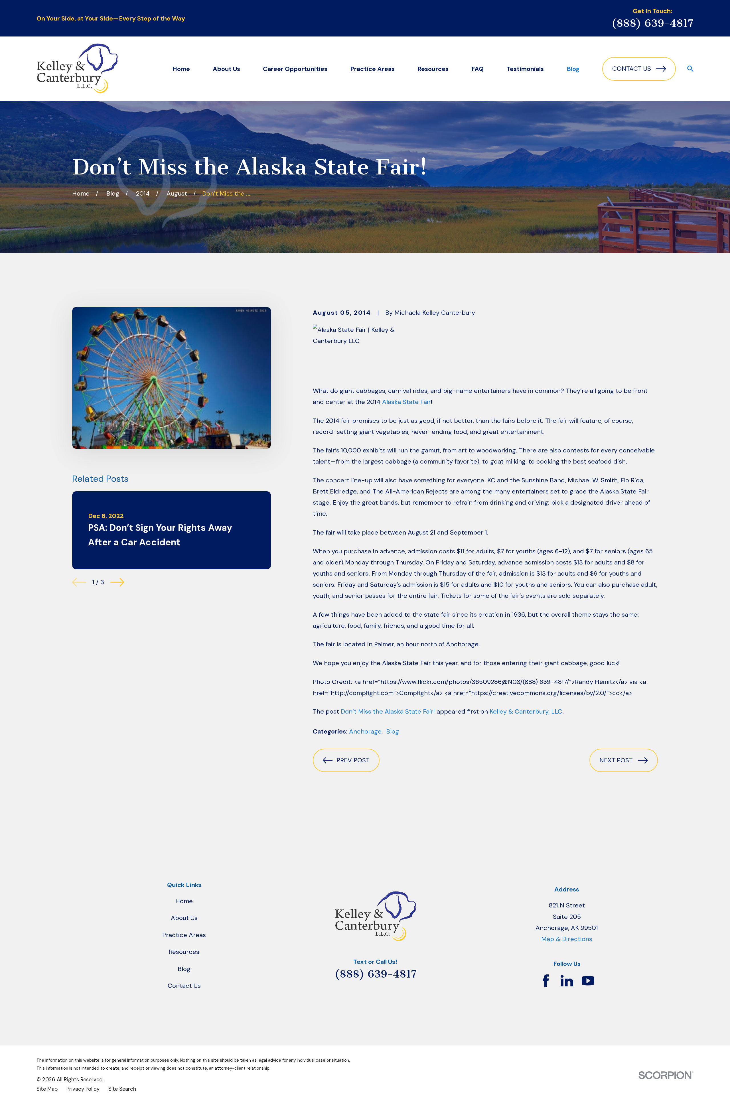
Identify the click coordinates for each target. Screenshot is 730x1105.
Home (184, 901)
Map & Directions (566, 939)
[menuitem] (47, 1089)
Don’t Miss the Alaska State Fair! (388, 711)
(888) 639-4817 (652, 23)
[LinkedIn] (567, 980)
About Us (184, 918)
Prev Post (353, 760)
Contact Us (631, 68)
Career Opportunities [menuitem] (295, 69)
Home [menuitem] (181, 69)
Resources (184, 952)
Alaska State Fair (406, 402)
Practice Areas (184, 935)
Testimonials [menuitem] (525, 69)
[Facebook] (546, 980)
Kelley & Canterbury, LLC (526, 711)
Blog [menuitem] (573, 69)
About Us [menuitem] (226, 69)
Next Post (616, 760)
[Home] (77, 69)
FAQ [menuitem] (477, 69)
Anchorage (365, 731)
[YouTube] (588, 980)
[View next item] (117, 582)
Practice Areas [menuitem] (372, 69)
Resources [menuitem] (433, 69)
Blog (392, 731)
